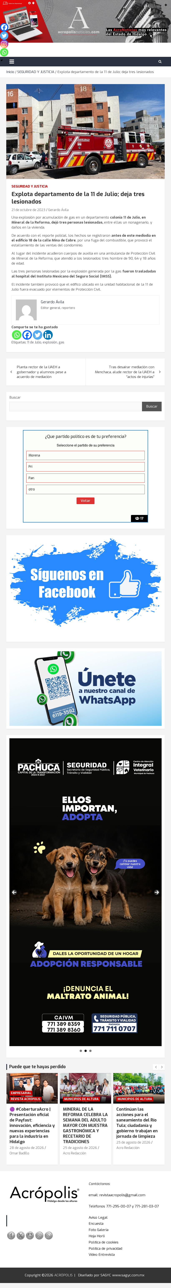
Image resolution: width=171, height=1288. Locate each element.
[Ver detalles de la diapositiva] (85, 892)
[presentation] (156, 1067)
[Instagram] (4, 44)
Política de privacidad (105, 1248)
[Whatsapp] (16, 335)
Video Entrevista (102, 1254)
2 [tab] (85, 1051)
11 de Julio (34, 342)
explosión (50, 342)
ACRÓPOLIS (63, 1275)
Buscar (15, 397)
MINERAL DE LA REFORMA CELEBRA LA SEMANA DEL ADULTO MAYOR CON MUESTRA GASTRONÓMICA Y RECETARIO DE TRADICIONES (32, 1125)
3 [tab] (90, 1051)
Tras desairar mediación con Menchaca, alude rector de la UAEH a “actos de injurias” (124, 372)
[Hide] (1, 60)
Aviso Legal (98, 1217)
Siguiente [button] (157, 892)
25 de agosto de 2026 (27, 1148)
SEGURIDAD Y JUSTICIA (29, 186)
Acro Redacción (21, 1153)
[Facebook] (27, 335)
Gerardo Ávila (58, 210)
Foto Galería (98, 1229)
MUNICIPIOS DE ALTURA (28, 1099)
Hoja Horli (97, 1236)
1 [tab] (81, 1051)
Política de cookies (103, 1242)
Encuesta (96, 1223)
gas (61, 342)
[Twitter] (37, 335)
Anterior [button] (14, 892)
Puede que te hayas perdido (37, 1067)
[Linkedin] (48, 335)
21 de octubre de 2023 (28, 210)
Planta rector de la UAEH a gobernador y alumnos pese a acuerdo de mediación (41, 372)
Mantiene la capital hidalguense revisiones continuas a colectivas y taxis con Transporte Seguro (138, 1120)
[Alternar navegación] (11, 61)
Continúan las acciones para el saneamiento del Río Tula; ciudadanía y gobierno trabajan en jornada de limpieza (83, 1122)
